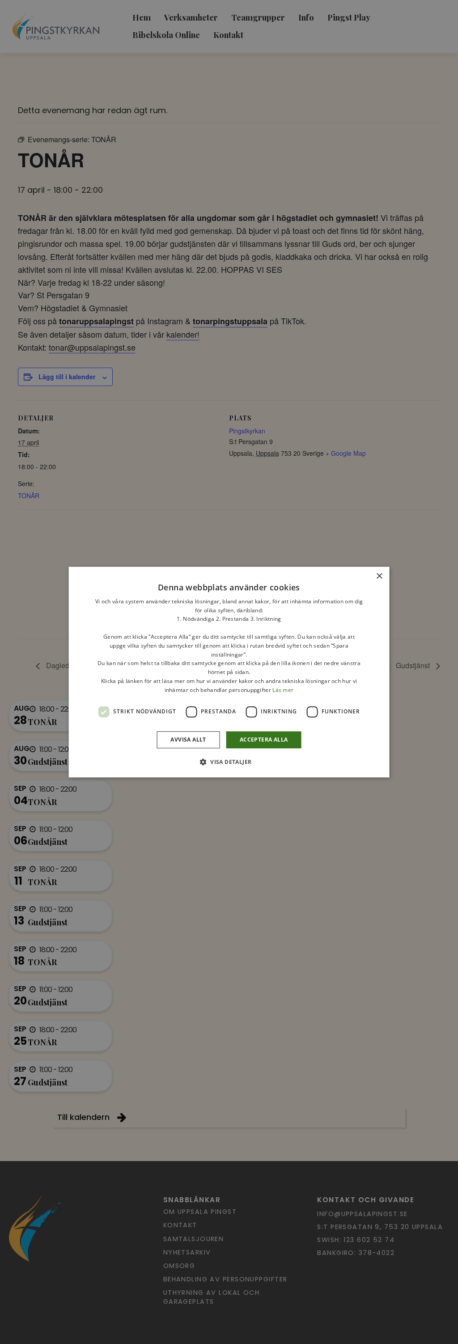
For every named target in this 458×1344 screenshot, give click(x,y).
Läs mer (282, 690)
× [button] (379, 576)
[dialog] (229, 672)
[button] (229, 761)
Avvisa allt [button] (188, 739)
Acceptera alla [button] (264, 739)
